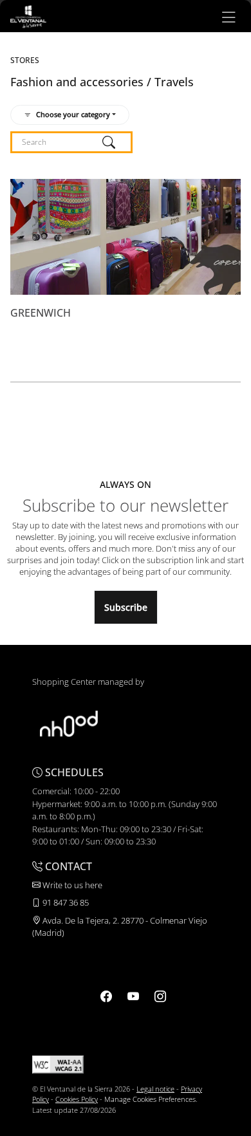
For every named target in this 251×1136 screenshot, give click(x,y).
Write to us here (71, 885)
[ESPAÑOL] (28, 15)
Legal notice (155, 1089)
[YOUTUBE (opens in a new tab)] (133, 996)
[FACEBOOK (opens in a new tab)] (106, 996)
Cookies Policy (76, 1099)
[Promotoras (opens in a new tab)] (69, 723)
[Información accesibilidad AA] (58, 1063)
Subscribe (125, 607)
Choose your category (73, 114)
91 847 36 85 (65, 902)
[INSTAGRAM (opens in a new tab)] (160, 996)
